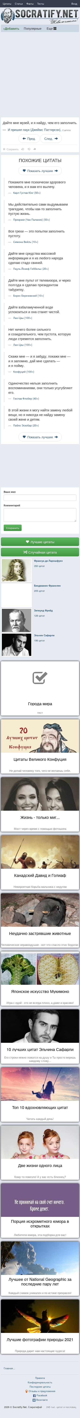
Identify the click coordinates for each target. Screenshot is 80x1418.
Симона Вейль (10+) (25, 242)
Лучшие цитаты (42, 541)
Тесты (40, 3)
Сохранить (12, 528)
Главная (8, 1368)
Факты (29, 3)
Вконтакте (42, 1400)
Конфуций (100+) (23, 371)
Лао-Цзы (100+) (22, 318)
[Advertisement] (40, 75)
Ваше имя (10, 491)
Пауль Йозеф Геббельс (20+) (31, 268)
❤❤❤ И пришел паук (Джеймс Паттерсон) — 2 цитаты (47, 1368)
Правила (40, 1378)
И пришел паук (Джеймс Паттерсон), (39, 129)
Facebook (42, 1395)
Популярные (32, 28)
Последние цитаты (40, 1386)
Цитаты (7, 3)
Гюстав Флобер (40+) (26, 398)
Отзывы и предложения (42, 1391)
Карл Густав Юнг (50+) (27, 192)
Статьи (19, 3)
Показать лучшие (40, 171)
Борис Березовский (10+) (28, 295)
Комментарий (12, 505)
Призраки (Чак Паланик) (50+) (31, 219)
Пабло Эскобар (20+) (26, 425)
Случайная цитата (42, 552)
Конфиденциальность (40, 1382)
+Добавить (11, 28)
